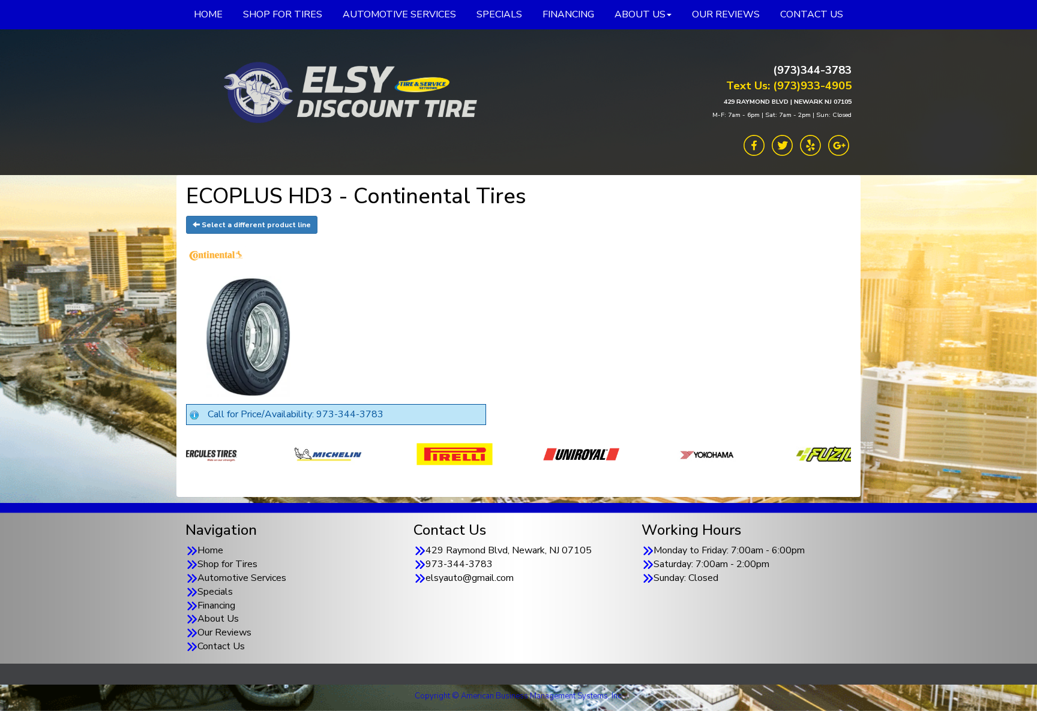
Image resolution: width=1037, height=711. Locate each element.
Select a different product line (255, 225)
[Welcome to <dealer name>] (347, 93)
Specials (215, 591)
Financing (216, 605)
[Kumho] (830, 453)
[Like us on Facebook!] (754, 144)
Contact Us (221, 646)
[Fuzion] (703, 453)
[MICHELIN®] (196, 453)
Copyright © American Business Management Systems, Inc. (519, 696)
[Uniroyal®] (450, 453)
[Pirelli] (323, 453)
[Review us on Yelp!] (810, 144)
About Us (218, 618)
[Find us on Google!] (838, 144)
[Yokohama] (576, 453)
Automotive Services (241, 578)
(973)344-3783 (812, 70)
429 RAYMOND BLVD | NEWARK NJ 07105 (788, 101)
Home (210, 550)
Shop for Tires (227, 564)
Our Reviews (224, 632)
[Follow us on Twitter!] (782, 144)
